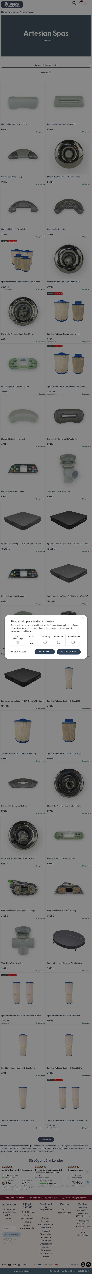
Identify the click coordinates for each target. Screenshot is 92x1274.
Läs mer (28, 631)
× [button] (83, 618)
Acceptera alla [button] (68, 652)
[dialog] (46, 637)
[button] (18, 652)
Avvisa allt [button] (44, 652)
